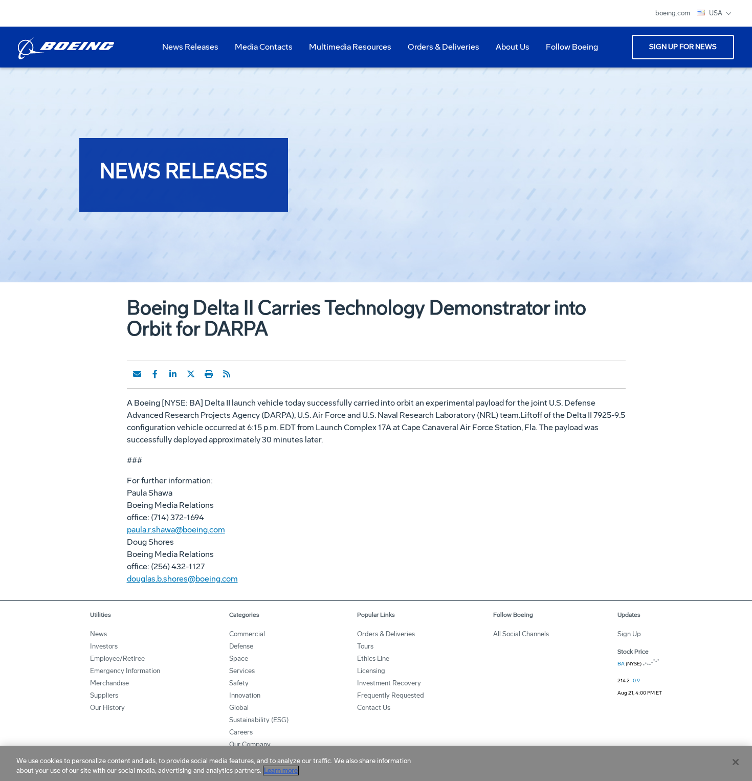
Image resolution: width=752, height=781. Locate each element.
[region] (376, 763)
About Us (508, 50)
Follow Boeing (572, 47)
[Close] (735, 762)
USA (716, 13)
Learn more (281, 770)
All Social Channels (521, 634)
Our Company (250, 744)
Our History (107, 707)
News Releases (190, 47)
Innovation (244, 695)
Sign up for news (683, 46)
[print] (208, 374)
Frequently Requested (390, 695)
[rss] (226, 374)
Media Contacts (264, 47)
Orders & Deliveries (439, 50)
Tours (365, 646)
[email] (137, 374)
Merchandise (109, 683)
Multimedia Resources (346, 50)
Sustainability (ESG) (259, 720)
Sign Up (629, 634)
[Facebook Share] (155, 374)
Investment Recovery (389, 683)
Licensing (371, 671)
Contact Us (373, 707)
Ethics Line (373, 658)
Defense (241, 646)
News (98, 634)
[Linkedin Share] (173, 374)
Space (238, 658)
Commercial (247, 634)
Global (239, 707)
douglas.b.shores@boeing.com (182, 579)
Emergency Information (125, 671)
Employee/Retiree (117, 658)
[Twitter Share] (190, 374)
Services (242, 671)
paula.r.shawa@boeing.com (176, 529)
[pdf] (244, 374)
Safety (239, 683)
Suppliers (104, 695)
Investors (104, 646)
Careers (241, 732)
